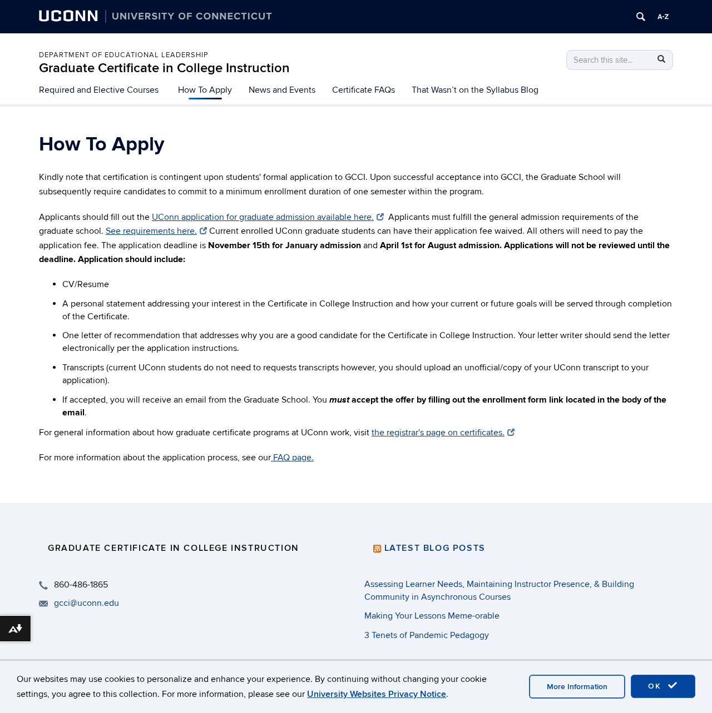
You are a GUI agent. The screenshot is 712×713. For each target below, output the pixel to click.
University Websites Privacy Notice (376, 694)
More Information (577, 686)
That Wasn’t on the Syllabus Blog (475, 90)
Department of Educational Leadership (124, 55)
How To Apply (205, 90)
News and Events (282, 90)
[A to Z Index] (663, 17)
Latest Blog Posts (435, 548)
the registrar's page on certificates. (438, 432)
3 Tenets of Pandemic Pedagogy (426, 635)
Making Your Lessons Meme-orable (432, 615)
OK (656, 686)
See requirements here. (151, 231)
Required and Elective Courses (99, 90)
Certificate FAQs (363, 90)
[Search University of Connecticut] (641, 17)
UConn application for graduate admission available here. (263, 217)
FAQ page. (292, 457)
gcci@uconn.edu (86, 603)
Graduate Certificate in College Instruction (164, 68)
